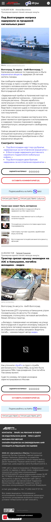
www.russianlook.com (16, 65)
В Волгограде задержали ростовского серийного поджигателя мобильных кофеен (24, 154)
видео (34, 332)
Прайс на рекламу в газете (27, 432)
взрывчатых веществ (11, 74)
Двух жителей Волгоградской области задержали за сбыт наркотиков (25, 210)
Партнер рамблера (22, 510)
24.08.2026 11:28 (7, 253)
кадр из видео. (7, 302)
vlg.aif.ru (19, 365)
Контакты (7, 432)
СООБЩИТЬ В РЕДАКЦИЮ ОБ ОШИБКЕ (19, 446)
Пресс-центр (34, 436)
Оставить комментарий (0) (25, 180)
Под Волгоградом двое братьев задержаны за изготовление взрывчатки (24, 161)
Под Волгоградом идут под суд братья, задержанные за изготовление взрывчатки (25, 148)
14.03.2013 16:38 (7, 10)
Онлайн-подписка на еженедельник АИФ (23, 443)
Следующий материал (24, 515)
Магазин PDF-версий (12, 439)
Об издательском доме (14, 436)
